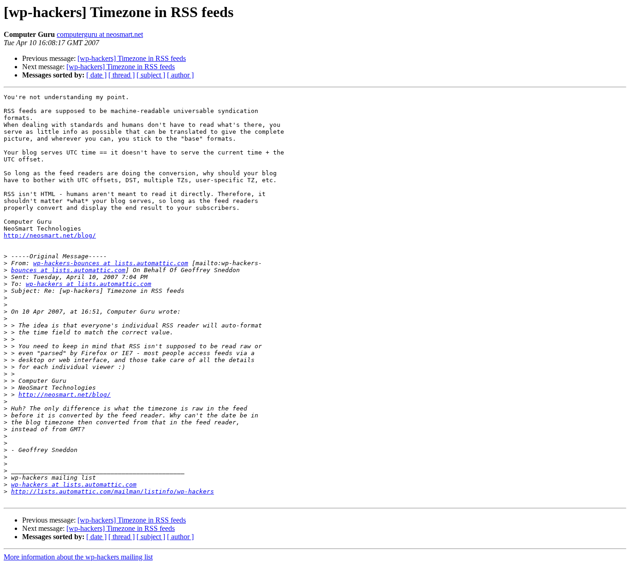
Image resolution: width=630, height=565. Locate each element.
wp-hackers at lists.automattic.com (88, 283)
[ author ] (180, 75)
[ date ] (96, 75)
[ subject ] (151, 75)
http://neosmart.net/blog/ (50, 235)
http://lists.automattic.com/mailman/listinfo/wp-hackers (112, 491)
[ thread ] (121, 75)
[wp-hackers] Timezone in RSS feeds (131, 58)
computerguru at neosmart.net (100, 34)
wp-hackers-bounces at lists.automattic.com (110, 263)
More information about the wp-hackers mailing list (78, 557)
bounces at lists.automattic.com (68, 270)
